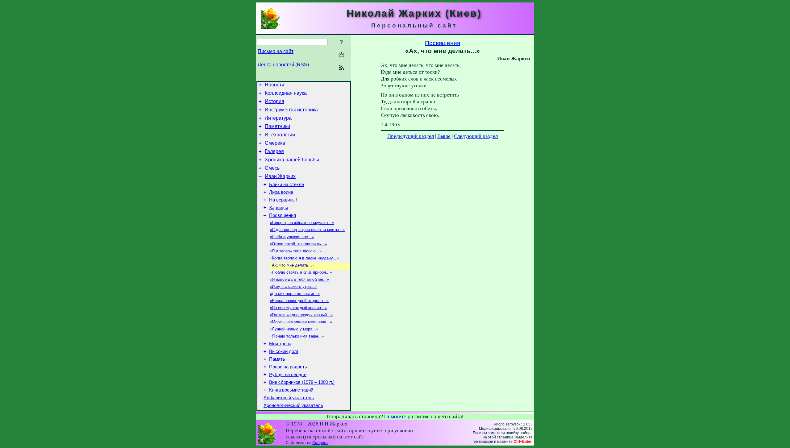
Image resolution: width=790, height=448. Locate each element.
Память (277, 359)
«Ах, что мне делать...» (292, 265)
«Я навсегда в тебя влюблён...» (299, 279)
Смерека (275, 143)
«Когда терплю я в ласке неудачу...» (304, 258)
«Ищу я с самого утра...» (293, 286)
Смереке (320, 443)
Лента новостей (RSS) (283, 64)
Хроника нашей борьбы (292, 159)
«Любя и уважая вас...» (292, 236)
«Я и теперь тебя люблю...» (296, 251)
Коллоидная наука (286, 93)
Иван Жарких (280, 176)
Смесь (272, 168)
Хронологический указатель (293, 405)
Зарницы (278, 207)
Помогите (395, 416)
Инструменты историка (291, 109)
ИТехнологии (280, 134)
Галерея (274, 151)
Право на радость (288, 366)
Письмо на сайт (275, 51)
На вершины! (283, 199)
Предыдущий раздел (410, 136)
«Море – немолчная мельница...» (301, 322)
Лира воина (281, 192)
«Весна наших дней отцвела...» (299, 300)
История (274, 101)
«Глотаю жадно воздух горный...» (301, 315)
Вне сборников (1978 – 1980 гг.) (302, 382)
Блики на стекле (286, 184)
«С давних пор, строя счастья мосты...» (307, 229)
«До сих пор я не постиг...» (295, 293)
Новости (274, 84)
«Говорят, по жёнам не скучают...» (302, 222)
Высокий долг (283, 351)
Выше (444, 136)
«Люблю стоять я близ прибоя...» (301, 272)
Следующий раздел (476, 136)
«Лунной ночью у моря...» (294, 329)
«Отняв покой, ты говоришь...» (298, 244)
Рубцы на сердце (287, 374)
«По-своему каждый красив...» (298, 307)
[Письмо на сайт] (341, 55)
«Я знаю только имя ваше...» (297, 336)
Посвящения (282, 215)
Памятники (277, 126)
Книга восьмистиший (291, 390)
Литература (278, 118)
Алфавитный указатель (289, 397)
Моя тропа (280, 343)
